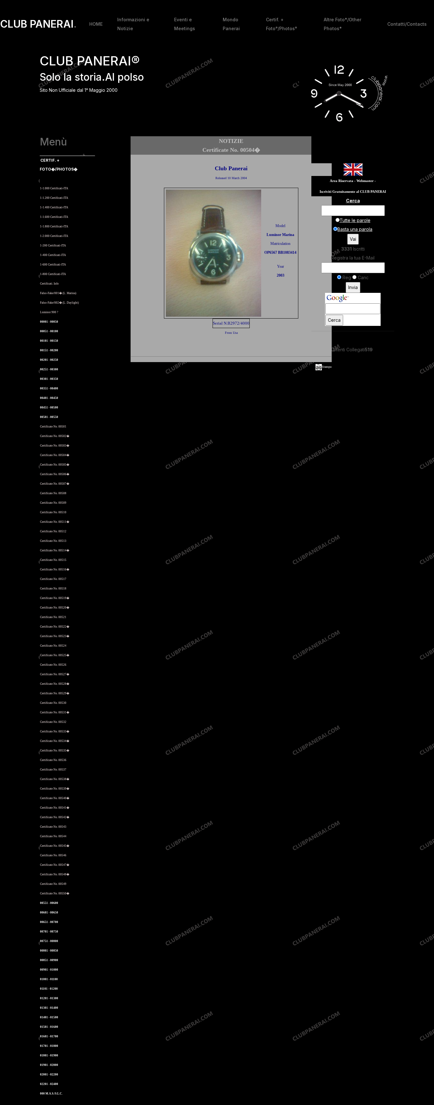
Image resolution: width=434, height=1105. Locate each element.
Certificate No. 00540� (54, 798)
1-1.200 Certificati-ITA (54, 197)
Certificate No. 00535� (54, 750)
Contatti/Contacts (407, 24)
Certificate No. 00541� (54, 807)
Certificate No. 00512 (53, 531)
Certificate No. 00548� (54, 874)
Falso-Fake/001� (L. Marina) (58, 293)
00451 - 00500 (49, 407)
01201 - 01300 (49, 998)
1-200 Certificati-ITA (53, 245)
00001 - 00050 (49, 321)
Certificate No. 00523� (54, 636)
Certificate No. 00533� (54, 731)
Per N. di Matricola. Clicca (59, 178)
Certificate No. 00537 (53, 769)
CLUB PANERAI (38, 24)
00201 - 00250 (49, 359)
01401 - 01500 (49, 1017)
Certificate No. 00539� (54, 788)
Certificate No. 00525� (54, 655)
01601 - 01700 (49, 1036)
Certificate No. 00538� (54, 779)
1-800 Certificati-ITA (53, 274)
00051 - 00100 (49, 331)
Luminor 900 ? (49, 312)
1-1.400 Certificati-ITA (54, 207)
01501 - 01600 (49, 1026)
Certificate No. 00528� (54, 683)
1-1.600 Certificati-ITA (54, 217)
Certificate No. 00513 (53, 540)
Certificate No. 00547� (54, 864)
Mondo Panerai (231, 24)
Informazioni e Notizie (133, 24)
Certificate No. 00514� (54, 550)
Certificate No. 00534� (54, 741)
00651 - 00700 (49, 922)
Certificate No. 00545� (54, 845)
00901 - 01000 (49, 969)
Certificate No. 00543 (53, 826)
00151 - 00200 (49, 350)
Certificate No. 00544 (53, 836)
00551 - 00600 (49, 903)
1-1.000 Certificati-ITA (54, 188)
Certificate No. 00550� (54, 893)
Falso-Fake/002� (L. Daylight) (59, 302)
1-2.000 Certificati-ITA (54, 236)
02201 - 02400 (49, 1084)
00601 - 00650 (49, 912)
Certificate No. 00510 (53, 512)
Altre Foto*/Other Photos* (342, 24)
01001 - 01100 (49, 979)
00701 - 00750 (49, 931)
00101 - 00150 (49, 340)
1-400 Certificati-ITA (53, 255)
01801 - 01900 (49, 1055)
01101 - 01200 (49, 988)
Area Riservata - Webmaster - (353, 181)
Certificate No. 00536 (53, 760)
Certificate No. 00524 (53, 645)
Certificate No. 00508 (53, 493)
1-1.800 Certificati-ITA (54, 226)
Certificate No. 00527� (54, 674)
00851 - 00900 (49, 960)
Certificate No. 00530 (53, 702)
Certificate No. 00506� (54, 474)
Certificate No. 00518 (53, 588)
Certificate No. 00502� (54, 436)
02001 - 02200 (49, 1074)
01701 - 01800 (49, 1046)
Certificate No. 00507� (54, 483)
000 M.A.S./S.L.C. (51, 1093)
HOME (96, 24)
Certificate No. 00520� (54, 607)
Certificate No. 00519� (54, 598)
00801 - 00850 (49, 950)
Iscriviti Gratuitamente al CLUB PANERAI (353, 191)
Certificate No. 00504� (54, 455)
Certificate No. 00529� (54, 693)
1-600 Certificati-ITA (53, 264)
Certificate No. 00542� (54, 817)
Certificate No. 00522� (54, 626)
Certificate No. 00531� (54, 712)
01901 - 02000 (49, 1065)
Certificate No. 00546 (53, 855)
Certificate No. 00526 (53, 664)
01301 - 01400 (49, 1007)
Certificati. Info (49, 283)
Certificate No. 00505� (54, 464)
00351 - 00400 (49, 388)
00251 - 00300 (49, 369)
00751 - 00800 (49, 941)
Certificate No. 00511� (54, 521)
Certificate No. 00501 (53, 426)
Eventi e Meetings (184, 24)
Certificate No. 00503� (54, 445)
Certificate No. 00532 (53, 722)
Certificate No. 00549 (53, 884)
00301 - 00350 (49, 379)
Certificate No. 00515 (53, 560)
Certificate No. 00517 (53, 579)
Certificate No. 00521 (53, 617)
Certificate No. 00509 (53, 502)
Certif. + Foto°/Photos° (281, 24)
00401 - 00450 (49, 398)
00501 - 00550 (49, 417)
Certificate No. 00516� (54, 569)
